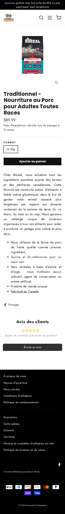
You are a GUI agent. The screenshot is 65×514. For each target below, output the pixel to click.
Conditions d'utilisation (18, 396)
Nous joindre (12, 389)
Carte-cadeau (12, 424)
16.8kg (10, 149)
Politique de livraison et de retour (25, 450)
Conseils (9, 430)
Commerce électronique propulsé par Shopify (22, 471)
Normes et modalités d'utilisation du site (29, 443)
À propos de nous (15, 376)
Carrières (9, 437)
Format (10, 142)
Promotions (10, 417)
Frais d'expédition (15, 125)
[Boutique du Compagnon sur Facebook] (59, 464)
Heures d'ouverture (15, 383)
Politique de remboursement (21, 402)
